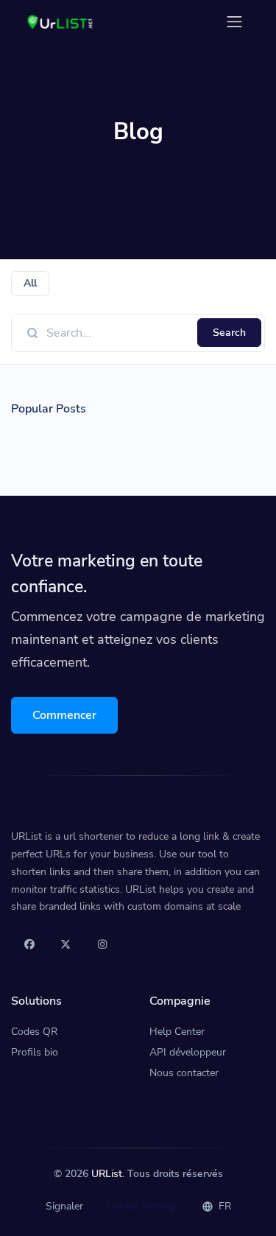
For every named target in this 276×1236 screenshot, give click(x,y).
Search (229, 333)
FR (223, 1206)
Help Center (177, 1032)
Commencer (64, 715)
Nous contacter (184, 1073)
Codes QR (34, 1032)
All (30, 283)
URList (106, 1174)
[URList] (61, 22)
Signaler (64, 1206)
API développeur (187, 1052)
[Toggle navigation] (234, 22)
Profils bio (34, 1052)
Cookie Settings (143, 1206)
